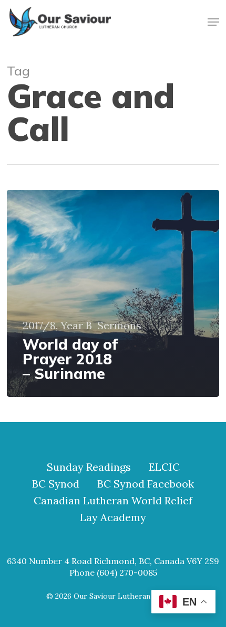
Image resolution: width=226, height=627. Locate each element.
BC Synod (55, 484)
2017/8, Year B (57, 325)
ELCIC (164, 467)
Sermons (119, 325)
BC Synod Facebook (145, 484)
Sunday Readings (89, 467)
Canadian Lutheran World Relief (113, 500)
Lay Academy (113, 517)
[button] (213, 22)
